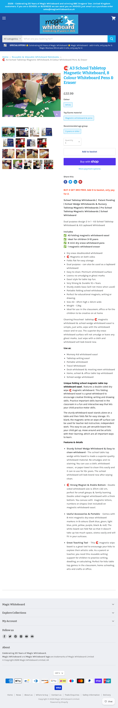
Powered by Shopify (59, 702)
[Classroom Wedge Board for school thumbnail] (20, 143)
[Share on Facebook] (65, 182)
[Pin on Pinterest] (80, 182)
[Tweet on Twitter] (70, 182)
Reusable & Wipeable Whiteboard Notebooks (35, 57)
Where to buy (42, 695)
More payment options (89, 169)
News (18, 695)
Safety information (91, 695)
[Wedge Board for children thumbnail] (18, 164)
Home (5, 57)
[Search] (112, 38)
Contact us (56, 695)
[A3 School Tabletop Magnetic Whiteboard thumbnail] (8, 132)
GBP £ (57, 673)
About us (28, 695)
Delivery (107, 695)
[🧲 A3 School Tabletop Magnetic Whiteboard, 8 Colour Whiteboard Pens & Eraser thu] (22, 132)
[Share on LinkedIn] (75, 182)
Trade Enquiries (72, 695)
